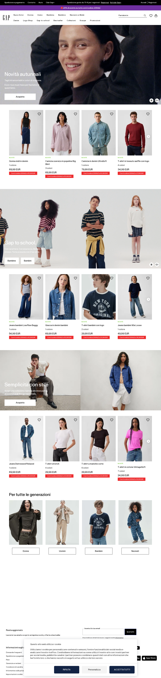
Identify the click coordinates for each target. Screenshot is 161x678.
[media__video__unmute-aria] (157, 100)
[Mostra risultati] (145, 15)
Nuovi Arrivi (19, 15)
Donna (30, 15)
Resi (8, 660)
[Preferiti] (150, 15)
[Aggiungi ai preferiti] (39, 114)
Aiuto (40, 3)
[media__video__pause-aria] (151, 100)
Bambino (62, 15)
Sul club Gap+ (115, 3)
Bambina (50, 15)
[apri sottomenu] (25, 15)
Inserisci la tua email (92, 628)
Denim (16, 20)
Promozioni (95, 20)
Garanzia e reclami (13, 663)
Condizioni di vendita (14, 667)
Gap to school (43, 20)
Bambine (12, 261)
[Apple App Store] (149, 658)
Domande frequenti (14, 652)
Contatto (31, 3)
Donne (26, 551)
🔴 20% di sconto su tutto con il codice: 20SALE (80, 8)
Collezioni (71, 20)
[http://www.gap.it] (6, 17)
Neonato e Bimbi (77, 15)
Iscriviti (130, 632)
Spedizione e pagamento (15, 3)
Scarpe (83, 20)
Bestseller (58, 20)
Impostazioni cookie (14, 674)
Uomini (62, 551)
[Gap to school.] (80, 228)
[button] (148, 136)
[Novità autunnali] (80, 64)
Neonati (135, 551)
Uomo (40, 15)
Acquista (20, 97)
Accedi (143, 3)
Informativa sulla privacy (16, 671)
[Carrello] (155, 15)
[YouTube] (137, 648)
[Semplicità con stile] (80, 380)
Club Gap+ (50, 3)
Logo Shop (28, 20)
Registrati (105, 3)
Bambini (27, 261)
